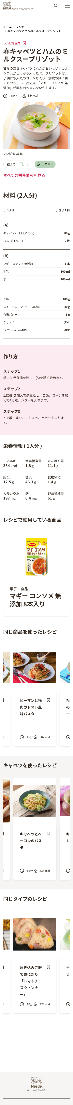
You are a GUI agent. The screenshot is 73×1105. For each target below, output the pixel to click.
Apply (56, 7)
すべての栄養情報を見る (24, 175)
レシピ (20, 27)
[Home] (19, 6)
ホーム (7, 27)
